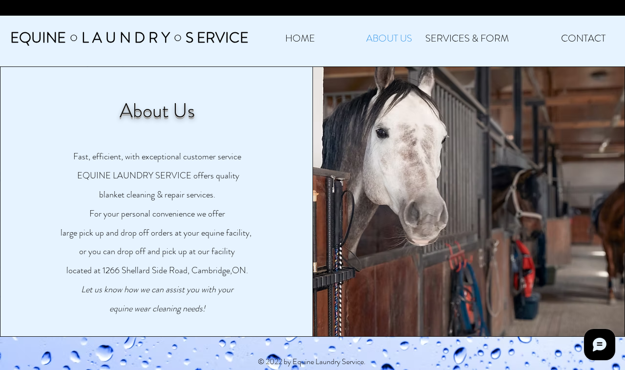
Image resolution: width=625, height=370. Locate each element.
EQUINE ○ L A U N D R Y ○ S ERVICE (129, 37)
